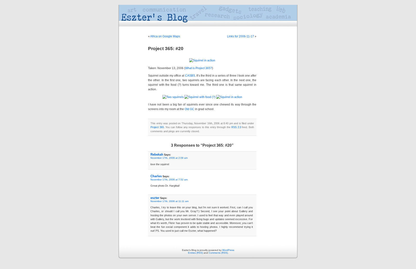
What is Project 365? (198, 68)
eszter (154, 198)
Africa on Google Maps (165, 36)
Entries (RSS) (195, 252)
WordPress (228, 250)
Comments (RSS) (218, 252)
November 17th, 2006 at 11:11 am (169, 201)
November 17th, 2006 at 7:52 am (169, 179)
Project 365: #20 (165, 48)
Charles (156, 176)
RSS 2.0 (236, 127)
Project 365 (157, 127)
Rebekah (156, 154)
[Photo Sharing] (202, 60)
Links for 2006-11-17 (240, 36)
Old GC (189, 109)
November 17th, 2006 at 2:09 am (169, 158)
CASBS (190, 75)
